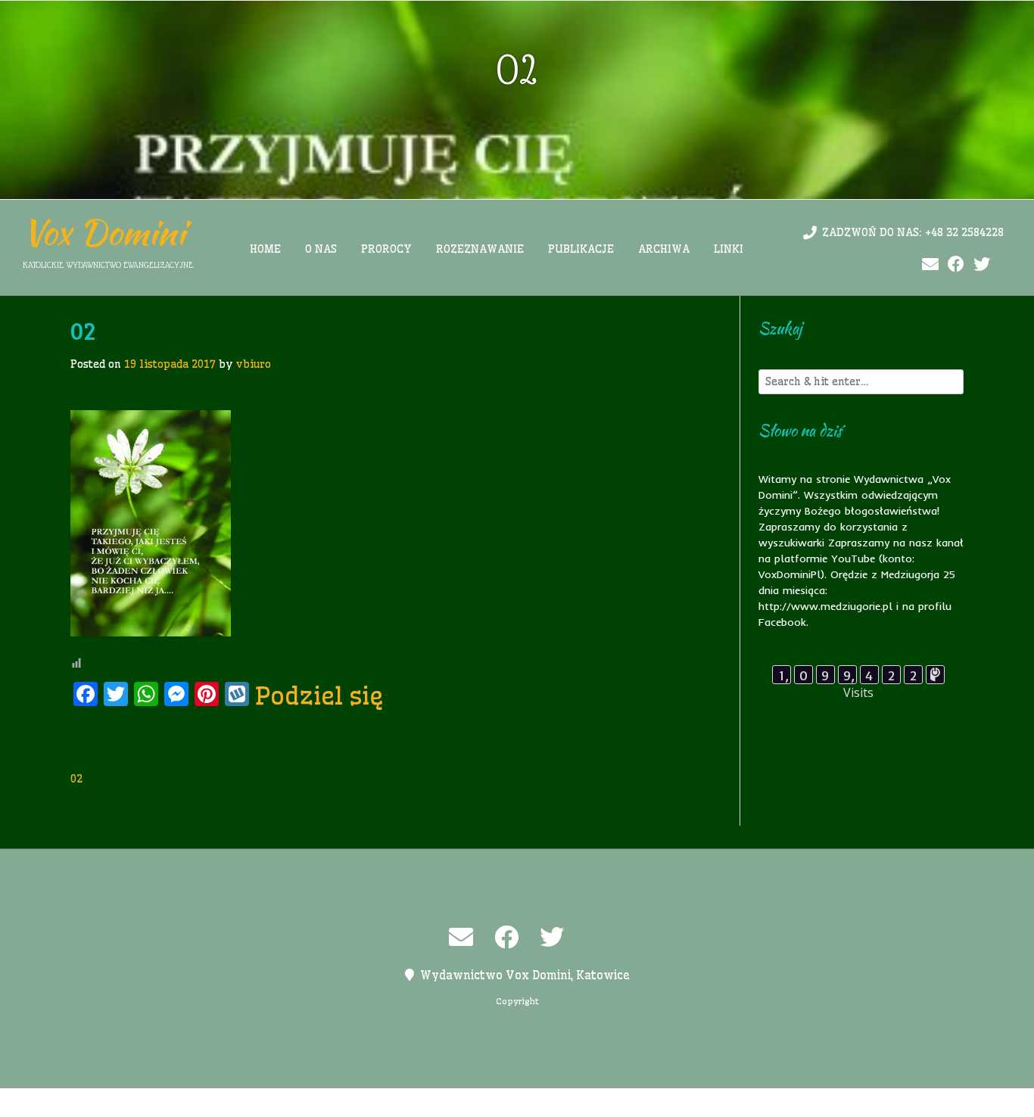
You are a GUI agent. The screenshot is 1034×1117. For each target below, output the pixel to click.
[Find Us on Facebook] (956, 264)
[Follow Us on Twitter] (981, 264)
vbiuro (253, 364)
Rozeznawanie (480, 249)
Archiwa (664, 249)
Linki (728, 249)
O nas (321, 249)
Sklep (704, 1102)
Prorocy (386, 249)
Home (265, 249)
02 (76, 779)
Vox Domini (104, 232)
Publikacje (581, 249)
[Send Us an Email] (930, 264)
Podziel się (319, 695)
